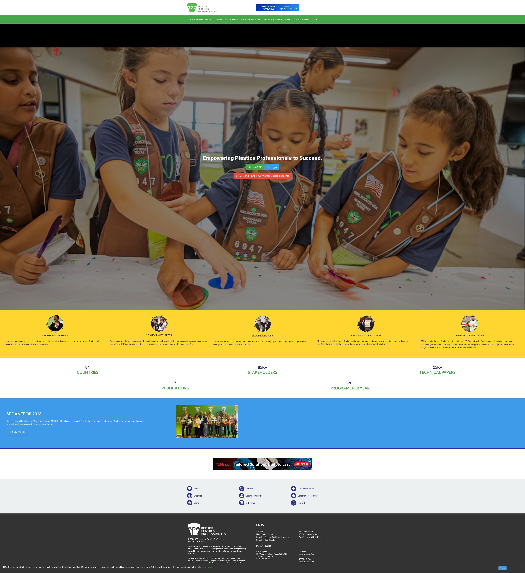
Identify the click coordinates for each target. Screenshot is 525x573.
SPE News (250, 503)
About (196, 488)
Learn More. (207, 567)
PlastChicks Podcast (265, 534)
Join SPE (301, 503)
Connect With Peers (226, 19)
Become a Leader (250, 19)
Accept (502, 568)
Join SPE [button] (256, 167)
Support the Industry (306, 19)
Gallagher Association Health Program (272, 537)
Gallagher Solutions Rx (265, 540)
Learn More (17, 432)
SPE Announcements (308, 534)
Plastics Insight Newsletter (310, 537)
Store (196, 503)
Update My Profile (254, 495)
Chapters (198, 495)
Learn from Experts (55, 335)
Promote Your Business (277, 19)
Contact (249, 488)
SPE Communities (306, 488)
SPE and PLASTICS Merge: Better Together (264, 175)
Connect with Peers (159, 335)
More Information (306, 554)
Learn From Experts (200, 19)
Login (273, 167)
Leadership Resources (308, 495)
